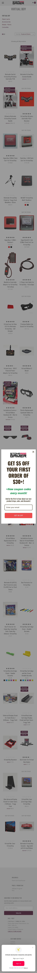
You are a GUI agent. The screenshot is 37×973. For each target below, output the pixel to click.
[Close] (33, 451)
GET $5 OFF (18, 515)
